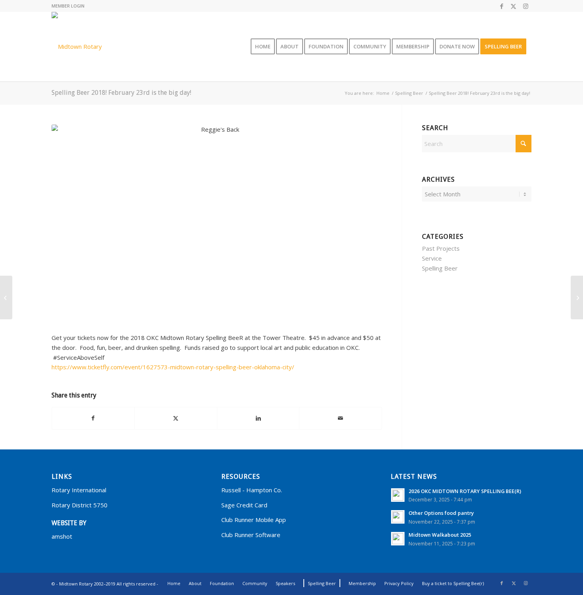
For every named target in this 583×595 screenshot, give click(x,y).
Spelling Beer (440, 268)
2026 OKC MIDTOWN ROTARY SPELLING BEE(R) (464, 491)
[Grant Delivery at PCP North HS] (6, 297)
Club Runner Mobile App (253, 520)
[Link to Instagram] (525, 6)
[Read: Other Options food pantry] (398, 517)
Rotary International (79, 490)
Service (432, 258)
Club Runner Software (250, 535)
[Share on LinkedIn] (258, 418)
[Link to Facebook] (501, 6)
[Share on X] (176, 418)
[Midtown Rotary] (77, 46)
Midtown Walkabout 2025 (439, 534)
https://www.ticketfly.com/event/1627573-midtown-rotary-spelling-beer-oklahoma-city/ (173, 367)
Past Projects (441, 248)
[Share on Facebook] (93, 418)
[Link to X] (513, 6)
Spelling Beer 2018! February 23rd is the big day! (121, 92)
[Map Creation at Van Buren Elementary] (577, 297)
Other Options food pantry (441, 512)
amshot (62, 536)
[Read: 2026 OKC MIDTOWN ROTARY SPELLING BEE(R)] (398, 495)
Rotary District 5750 (79, 505)
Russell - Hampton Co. (251, 490)
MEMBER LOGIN (68, 6)
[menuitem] (262, 46)
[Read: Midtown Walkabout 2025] (398, 539)
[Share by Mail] (340, 418)
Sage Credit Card (244, 505)
